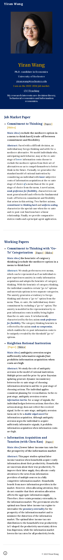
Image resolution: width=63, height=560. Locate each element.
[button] (5, 554)
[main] (31, 83)
